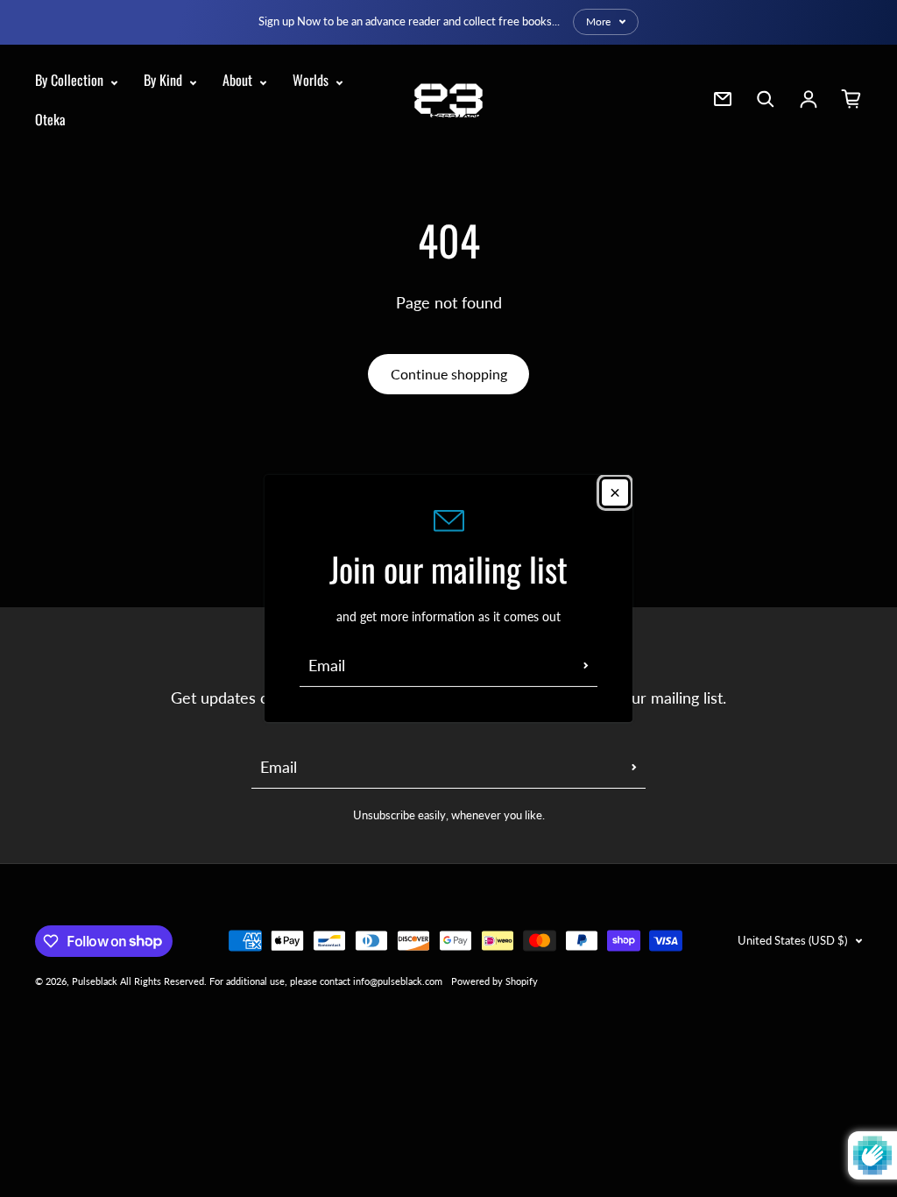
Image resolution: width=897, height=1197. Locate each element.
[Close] (615, 492)
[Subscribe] (586, 665)
